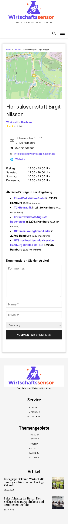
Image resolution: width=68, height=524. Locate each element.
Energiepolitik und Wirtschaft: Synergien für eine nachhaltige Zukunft (24, 482)
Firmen (17, 50)
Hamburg (26, 122)
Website (20, 159)
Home (9, 50)
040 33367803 (25, 148)
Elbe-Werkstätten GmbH (30, 198)
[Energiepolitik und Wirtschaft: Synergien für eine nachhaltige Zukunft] (58, 483)
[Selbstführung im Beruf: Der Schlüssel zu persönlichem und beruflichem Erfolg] (58, 502)
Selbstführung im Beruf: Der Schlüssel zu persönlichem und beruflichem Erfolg (24, 502)
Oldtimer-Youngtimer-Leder (32, 231)
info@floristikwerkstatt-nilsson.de (34, 153)
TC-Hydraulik (23, 207)
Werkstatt (12, 122)
